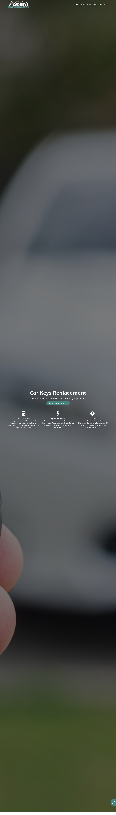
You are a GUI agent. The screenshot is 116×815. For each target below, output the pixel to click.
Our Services (85, 5)
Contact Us (104, 5)
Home (78, 5)
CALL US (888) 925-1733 (59, 403)
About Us (96, 5)
